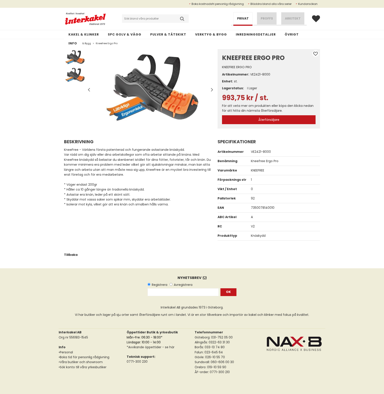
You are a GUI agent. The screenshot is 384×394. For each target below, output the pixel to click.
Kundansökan (308, 4)
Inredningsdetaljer (256, 34)
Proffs (267, 18)
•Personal (66, 352)
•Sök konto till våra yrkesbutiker (82, 367)
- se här (167, 347)
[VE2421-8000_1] (150, 89)
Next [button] (211, 89)
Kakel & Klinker (83, 34)
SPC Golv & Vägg (124, 34)
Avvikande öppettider (144, 347)
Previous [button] (89, 89)
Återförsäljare (268, 119)
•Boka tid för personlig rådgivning (84, 357)
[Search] (182, 18)
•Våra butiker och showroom (81, 362)
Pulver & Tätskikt (168, 34)
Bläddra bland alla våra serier (271, 4)
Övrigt (292, 34)
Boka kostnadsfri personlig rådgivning (218, 4)
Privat (243, 18)
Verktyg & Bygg (211, 34)
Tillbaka (71, 255)
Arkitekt (293, 18)
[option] (150, 89)
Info (72, 43)
